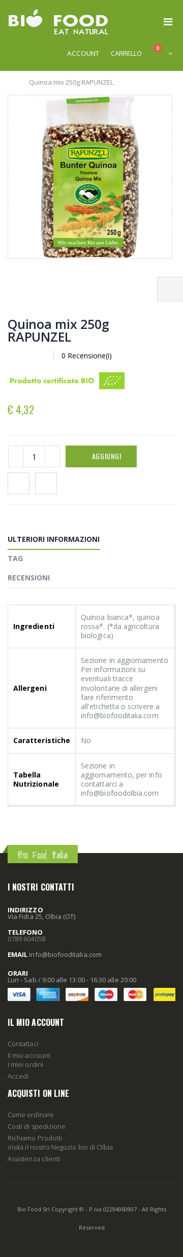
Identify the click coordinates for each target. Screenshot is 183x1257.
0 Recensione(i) (87, 355)
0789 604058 (26, 938)
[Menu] (168, 21)
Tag (15, 558)
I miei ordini (25, 1064)
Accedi (18, 1076)
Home (11, 82)
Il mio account (29, 1055)
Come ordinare (31, 1114)
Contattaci (23, 1043)
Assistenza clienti (34, 1158)
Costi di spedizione (37, 1126)
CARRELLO (126, 53)
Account (83, 53)
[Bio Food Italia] (58, 21)
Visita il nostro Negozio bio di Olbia (60, 1147)
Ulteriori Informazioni (54, 539)
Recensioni (29, 577)
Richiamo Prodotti (35, 1137)
